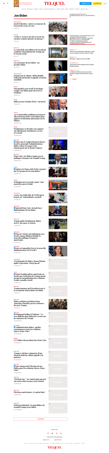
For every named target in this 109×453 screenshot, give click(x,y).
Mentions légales (69, 443)
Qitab (62, 9)
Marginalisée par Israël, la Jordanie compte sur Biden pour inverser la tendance (28, 90)
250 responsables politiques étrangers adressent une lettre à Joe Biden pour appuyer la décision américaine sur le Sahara (29, 117)
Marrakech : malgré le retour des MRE (80, 58)
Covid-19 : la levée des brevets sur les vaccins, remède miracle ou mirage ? (29, 38)
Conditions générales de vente (57, 443)
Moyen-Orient (17, 21)
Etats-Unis (16, 47)
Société (58, 9)
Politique (36, 9)
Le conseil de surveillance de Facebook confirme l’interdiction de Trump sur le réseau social (30, 52)
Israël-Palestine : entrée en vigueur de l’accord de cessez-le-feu (30, 25)
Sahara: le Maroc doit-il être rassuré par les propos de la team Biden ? (30, 170)
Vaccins (16, 34)
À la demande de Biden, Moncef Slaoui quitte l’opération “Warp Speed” (29, 262)
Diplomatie (16, 206)
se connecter (97, 3)
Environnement (17, 73)
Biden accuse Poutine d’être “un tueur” (30, 101)
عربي (105, 3)
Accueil (24, 9)
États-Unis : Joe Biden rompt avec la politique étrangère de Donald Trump (29, 157)
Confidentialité (77, 443)
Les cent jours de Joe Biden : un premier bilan (26, 63)
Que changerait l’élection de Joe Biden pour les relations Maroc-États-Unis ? (29, 368)
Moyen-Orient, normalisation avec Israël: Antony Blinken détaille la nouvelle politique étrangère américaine (29, 237)
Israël (15, 272)
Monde (15, 86)
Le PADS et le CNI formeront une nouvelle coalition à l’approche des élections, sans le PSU (81, 73)
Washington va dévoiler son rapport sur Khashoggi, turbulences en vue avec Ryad (28, 131)
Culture (67, 9)
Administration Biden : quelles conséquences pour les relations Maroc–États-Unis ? (27, 329)
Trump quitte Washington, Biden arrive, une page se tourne (27, 222)
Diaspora (83, 9)
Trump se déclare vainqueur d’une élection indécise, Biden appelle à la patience (28, 355)
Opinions (72, 9)
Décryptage (17, 325)
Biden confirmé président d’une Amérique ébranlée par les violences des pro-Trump (29, 303)
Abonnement (31, 443)
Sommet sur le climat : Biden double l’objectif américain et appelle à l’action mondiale (30, 77)
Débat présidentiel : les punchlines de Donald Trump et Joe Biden (29, 406)
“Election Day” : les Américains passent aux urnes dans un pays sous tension (30, 380)
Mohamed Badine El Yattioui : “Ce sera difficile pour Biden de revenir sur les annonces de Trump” (30, 316)
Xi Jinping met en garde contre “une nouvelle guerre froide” (29, 183)
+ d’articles (40, 419)
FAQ (36, 443)
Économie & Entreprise (50, 9)
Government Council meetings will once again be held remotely (82, 65)
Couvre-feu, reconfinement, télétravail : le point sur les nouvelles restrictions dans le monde (82, 52)
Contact (83, 443)
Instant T (72, 49)
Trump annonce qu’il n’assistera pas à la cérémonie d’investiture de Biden (29, 289)
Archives (77, 9)
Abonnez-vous (85, 3)
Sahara (41, 9)
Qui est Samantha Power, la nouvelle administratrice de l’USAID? (30, 249)
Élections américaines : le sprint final (29, 392)
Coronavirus (30, 9)
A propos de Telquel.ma (44, 443)
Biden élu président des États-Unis (32, 340)
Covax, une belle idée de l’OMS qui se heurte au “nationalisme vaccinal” (29, 196)
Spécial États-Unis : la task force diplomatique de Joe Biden (28, 209)
